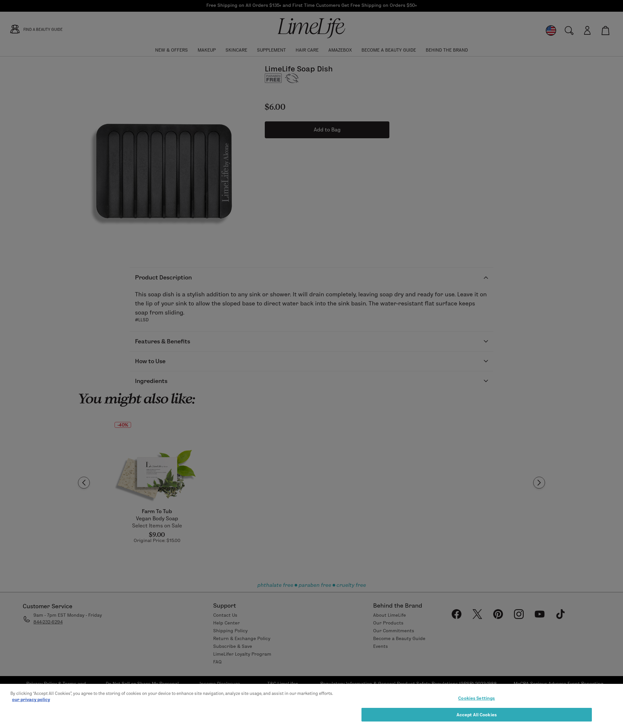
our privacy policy (31, 699)
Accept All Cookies (477, 714)
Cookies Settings (476, 698)
